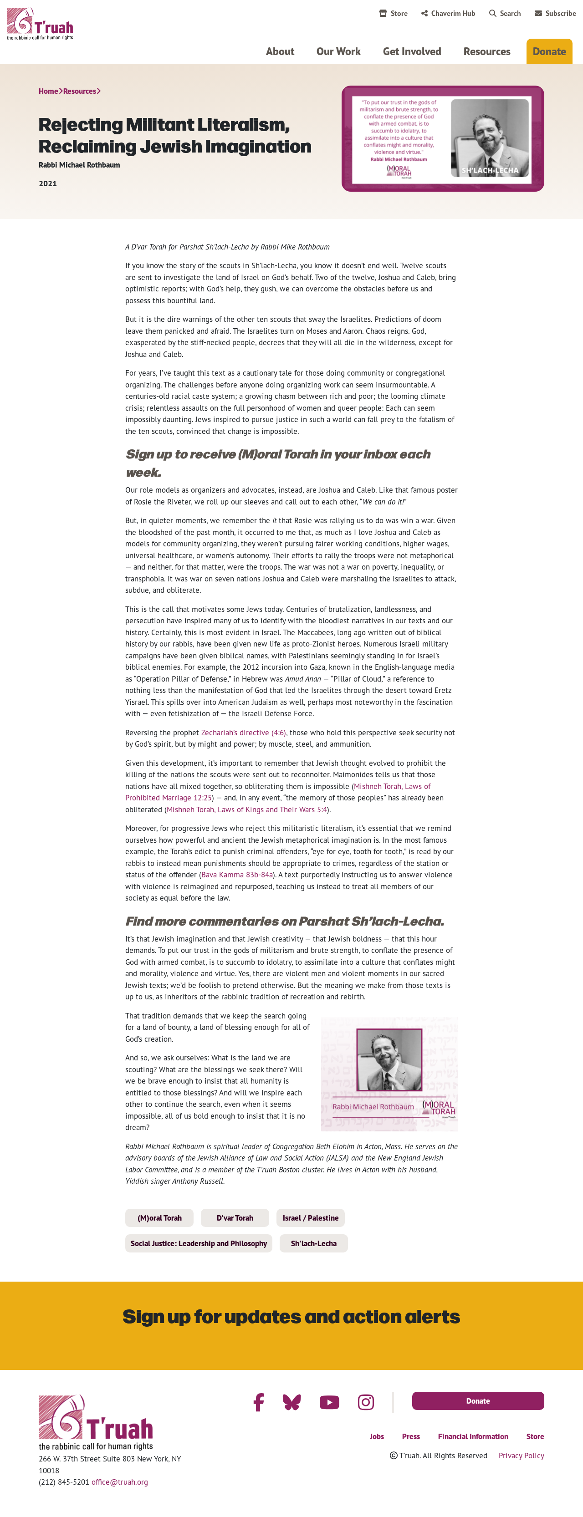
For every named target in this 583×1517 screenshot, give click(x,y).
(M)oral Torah (160, 1218)
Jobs (377, 1436)
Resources (487, 51)
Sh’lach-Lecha (274, 265)
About (280, 51)
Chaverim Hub (453, 13)
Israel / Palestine (311, 1218)
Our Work (339, 51)
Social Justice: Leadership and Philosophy (199, 1243)
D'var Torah (235, 1218)
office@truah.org (120, 1481)
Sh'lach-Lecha (314, 1243)
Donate (549, 51)
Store (399, 13)
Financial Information (473, 1436)
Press (411, 1436)
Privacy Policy (521, 1455)
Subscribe (561, 13)
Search (510, 13)
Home (48, 91)
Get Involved (412, 51)
